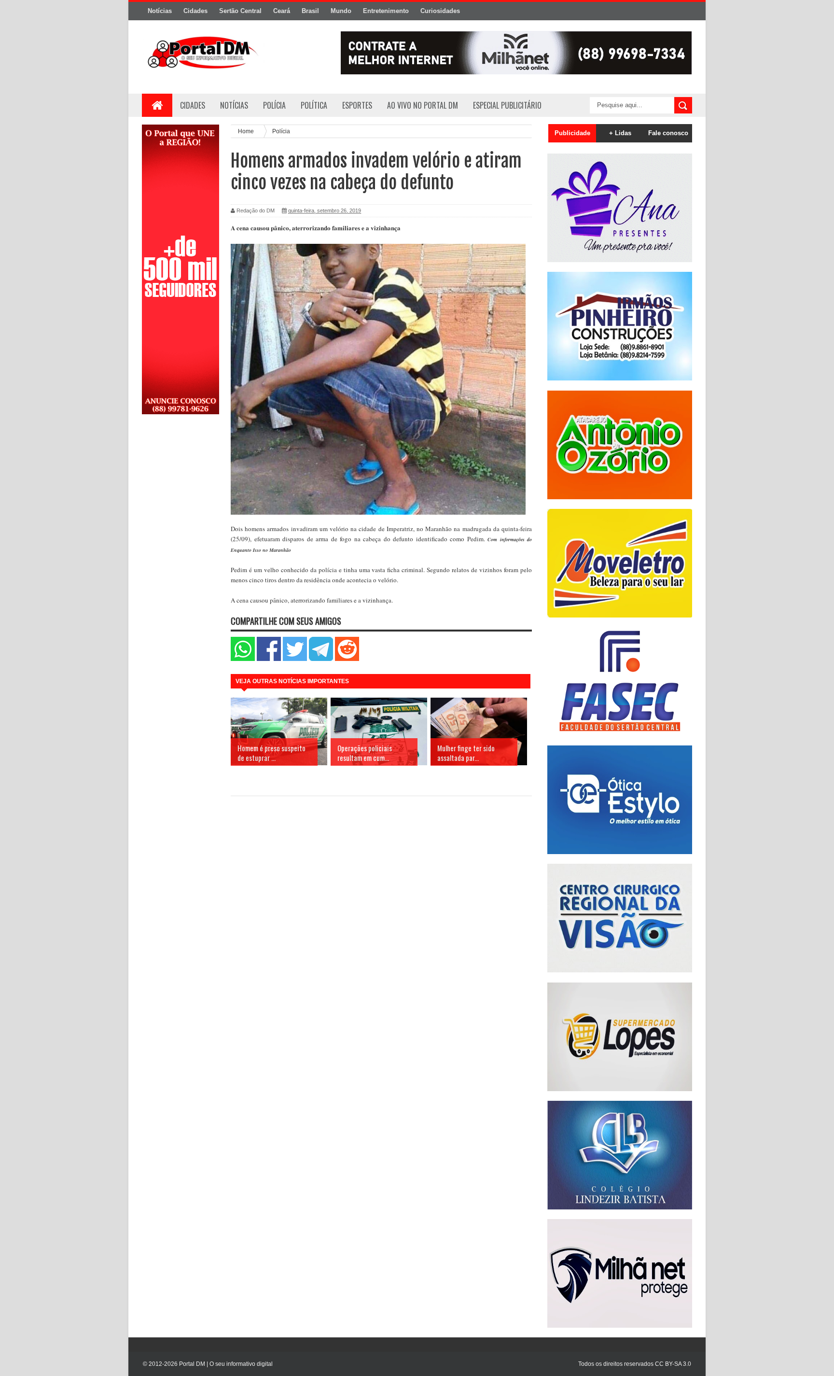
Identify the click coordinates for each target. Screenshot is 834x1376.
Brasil (310, 10)
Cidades (195, 10)
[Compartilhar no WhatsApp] (243, 658)
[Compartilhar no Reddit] (347, 658)
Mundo (341, 10)
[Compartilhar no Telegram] (321, 658)
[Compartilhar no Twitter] (295, 658)
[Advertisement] (180, 576)
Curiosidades (440, 10)
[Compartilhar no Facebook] (269, 658)
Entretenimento (386, 10)
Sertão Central (240, 10)
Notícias (160, 10)
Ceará (281, 10)
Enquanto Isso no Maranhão (261, 550)
